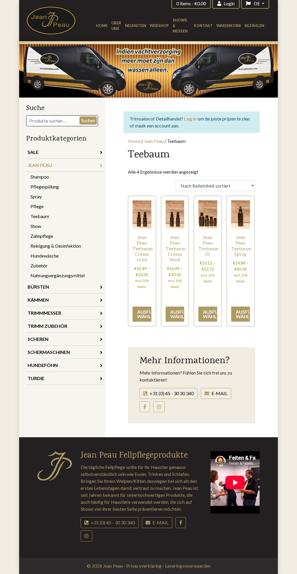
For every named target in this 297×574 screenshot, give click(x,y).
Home (102, 25)
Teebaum (39, 216)
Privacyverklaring (144, 565)
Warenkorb (228, 25)
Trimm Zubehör (47, 326)
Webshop (159, 25)
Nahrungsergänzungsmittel (57, 275)
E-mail (219, 393)
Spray (36, 196)
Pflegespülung (44, 186)
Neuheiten (135, 25)
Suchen (88, 120)
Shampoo (39, 176)
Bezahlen (254, 25)
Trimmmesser (44, 313)
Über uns (116, 26)
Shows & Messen (180, 25)
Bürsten (38, 286)
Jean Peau (40, 165)
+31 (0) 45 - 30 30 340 (172, 393)
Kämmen (38, 300)
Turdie (36, 378)
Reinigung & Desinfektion (55, 246)
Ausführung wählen (144, 314)
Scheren (38, 339)
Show (35, 226)
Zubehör (39, 265)
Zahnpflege (41, 236)
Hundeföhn (43, 365)
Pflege (37, 206)
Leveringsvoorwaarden (188, 565)
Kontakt (203, 25)
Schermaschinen (49, 352)
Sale (33, 152)
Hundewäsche (44, 255)
